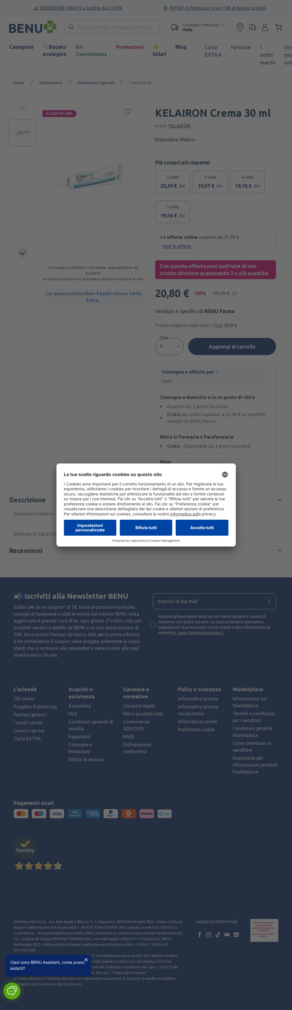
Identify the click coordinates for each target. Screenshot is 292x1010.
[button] (12, 991)
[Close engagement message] (86, 960)
